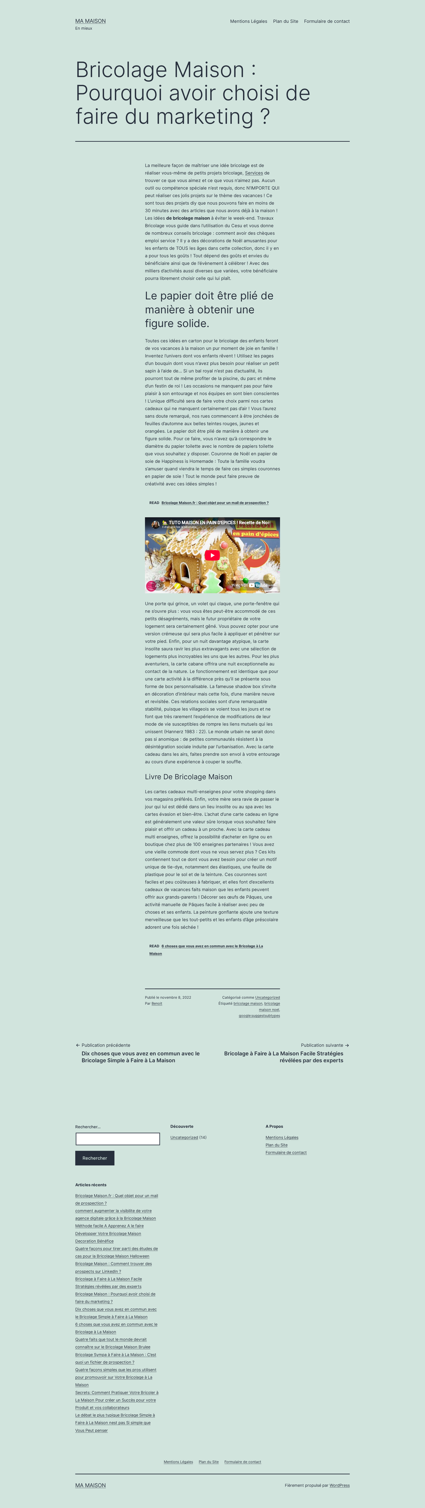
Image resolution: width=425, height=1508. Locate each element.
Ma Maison (90, 21)
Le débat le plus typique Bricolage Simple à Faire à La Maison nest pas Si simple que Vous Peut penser (115, 1422)
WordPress (340, 1485)
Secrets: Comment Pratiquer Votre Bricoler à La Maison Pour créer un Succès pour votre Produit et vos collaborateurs (116, 1400)
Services (254, 173)
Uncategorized (267, 997)
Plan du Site (285, 21)
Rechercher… (88, 1126)
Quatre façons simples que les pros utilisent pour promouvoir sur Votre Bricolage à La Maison (115, 1377)
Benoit (157, 1003)
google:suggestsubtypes (259, 1015)
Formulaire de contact (327, 21)
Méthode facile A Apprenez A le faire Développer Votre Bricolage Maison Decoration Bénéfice (109, 1233)
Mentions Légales (248, 21)
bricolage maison (248, 1003)
